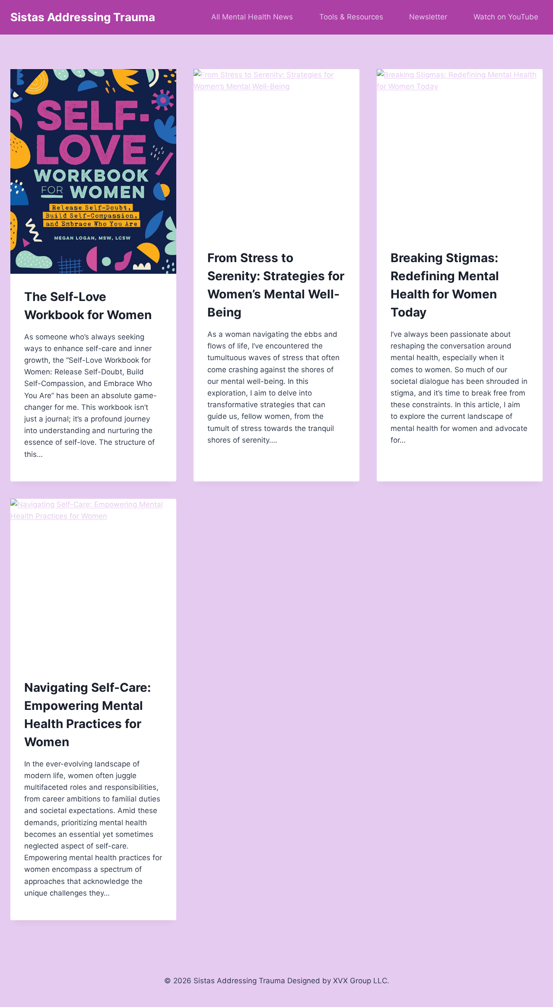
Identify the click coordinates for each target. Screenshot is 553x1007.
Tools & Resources (351, 17)
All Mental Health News (252, 17)
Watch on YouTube (506, 17)
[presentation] (93, 171)
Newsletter (428, 17)
